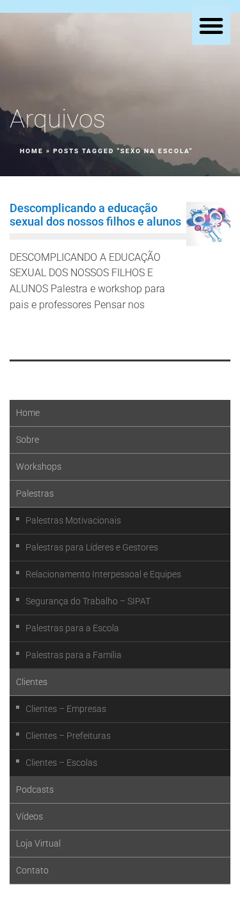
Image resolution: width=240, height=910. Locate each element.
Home (32, 150)
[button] (211, 25)
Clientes (31, 682)
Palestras (35, 493)
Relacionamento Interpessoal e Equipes (103, 574)
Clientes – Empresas (66, 709)
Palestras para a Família (74, 655)
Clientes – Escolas (61, 762)
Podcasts (35, 789)
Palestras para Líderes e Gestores (92, 547)
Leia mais (38, 334)
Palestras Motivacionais (73, 520)
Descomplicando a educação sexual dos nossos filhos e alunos (95, 214)
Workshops (38, 466)
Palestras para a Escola (72, 628)
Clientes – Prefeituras (68, 736)
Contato (32, 870)
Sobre (27, 439)
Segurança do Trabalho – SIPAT (88, 601)
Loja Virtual (38, 843)
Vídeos (29, 816)
